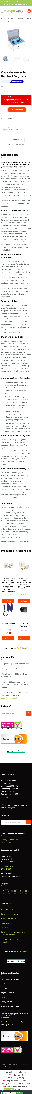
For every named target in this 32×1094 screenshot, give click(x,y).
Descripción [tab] (17, 140)
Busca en (28, 713)
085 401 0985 (6, 842)
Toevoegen (18, 110)
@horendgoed (9, 808)
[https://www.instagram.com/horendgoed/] (9, 891)
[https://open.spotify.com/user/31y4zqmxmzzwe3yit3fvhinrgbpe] (26, 891)
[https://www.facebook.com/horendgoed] (3, 891)
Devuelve (4, 927)
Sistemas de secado (14, 130)
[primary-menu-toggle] (29, 11)
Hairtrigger (8, 1067)
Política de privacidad (9, 918)
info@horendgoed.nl (8, 866)
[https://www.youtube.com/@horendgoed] (14, 891)
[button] (27, 26)
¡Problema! (5, 923)
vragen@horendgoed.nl (9, 698)
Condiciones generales (9, 914)
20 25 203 (7, 869)
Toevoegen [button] (8, 602)
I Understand (18, 1092)
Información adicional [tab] (17, 144)
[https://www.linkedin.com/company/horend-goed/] (20, 891)
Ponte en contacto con (9, 909)
